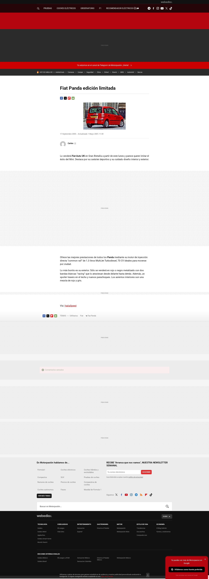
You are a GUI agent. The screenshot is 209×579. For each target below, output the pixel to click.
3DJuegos (60, 528)
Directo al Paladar (103, 528)
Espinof (79, 532)
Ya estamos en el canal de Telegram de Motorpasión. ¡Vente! (103, 65)
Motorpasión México (124, 558)
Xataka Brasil (42, 561)
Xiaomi (114, 72)
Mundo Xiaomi (42, 542)
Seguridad (89, 72)
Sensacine (80, 528)
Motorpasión (121, 528)
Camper (80, 72)
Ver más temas (44, 496)
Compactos (42, 477)
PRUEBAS (48, 8)
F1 (100, 8)
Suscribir (146, 472)
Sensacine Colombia (84, 561)
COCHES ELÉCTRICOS (66, 8)
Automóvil (130, 72)
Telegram (149, 8)
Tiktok (170, 8)
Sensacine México (83, 558)
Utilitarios (74, 316)
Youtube (162, 8)
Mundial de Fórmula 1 (92, 490)
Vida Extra (60, 532)
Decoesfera (141, 532)
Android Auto (60, 72)
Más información (107, 576)
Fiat (81, 316)
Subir (165, 516)
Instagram (157, 8)
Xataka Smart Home (44, 539)
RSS (141, 494)
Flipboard (69, 98)
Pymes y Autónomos (164, 532)
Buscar (167, 506)
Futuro (63, 490)
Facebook (153, 8)
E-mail (73, 98)
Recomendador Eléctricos (120, 8)
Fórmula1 (41, 470)
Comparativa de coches (90, 483)
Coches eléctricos (68, 470)
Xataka (39, 528)
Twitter (166, 8)
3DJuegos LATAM (63, 558)
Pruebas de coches (91, 477)
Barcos (140, 72)
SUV (62, 477)
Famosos (71, 72)
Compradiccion (142, 535)
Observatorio (87, 8)
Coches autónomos (45, 490)
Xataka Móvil (41, 532)
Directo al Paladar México (103, 559)
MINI (122, 72)
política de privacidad (136, 477)
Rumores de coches (45, 482)
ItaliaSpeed (70, 305)
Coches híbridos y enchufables (91, 471)
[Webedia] (166, 1)
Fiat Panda (92, 316)
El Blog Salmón (162, 528)
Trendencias (141, 528)
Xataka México (42, 558)
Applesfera (41, 535)
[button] (71, 143)
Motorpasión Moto (123, 532)
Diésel (106, 72)
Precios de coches (68, 482)
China (99, 72)
